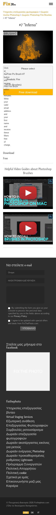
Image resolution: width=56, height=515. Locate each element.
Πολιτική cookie (16, 473)
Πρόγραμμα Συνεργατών (24, 464)
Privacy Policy (20, 316)
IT (38, 512)
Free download (28, 92)
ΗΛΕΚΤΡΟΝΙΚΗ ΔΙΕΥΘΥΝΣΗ (21, 281)
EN (25, 512)
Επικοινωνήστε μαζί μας (23, 481)
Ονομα (11, 272)
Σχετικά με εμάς (17, 477)
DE (32, 512)
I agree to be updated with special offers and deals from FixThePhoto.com (28, 322)
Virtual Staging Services (19, 416)
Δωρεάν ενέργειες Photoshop (25, 451)
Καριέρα (12, 485)
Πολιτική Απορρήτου (21, 468)
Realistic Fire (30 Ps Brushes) (13, 82)
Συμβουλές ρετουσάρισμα (24, 429)
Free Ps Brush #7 (16, 74)
